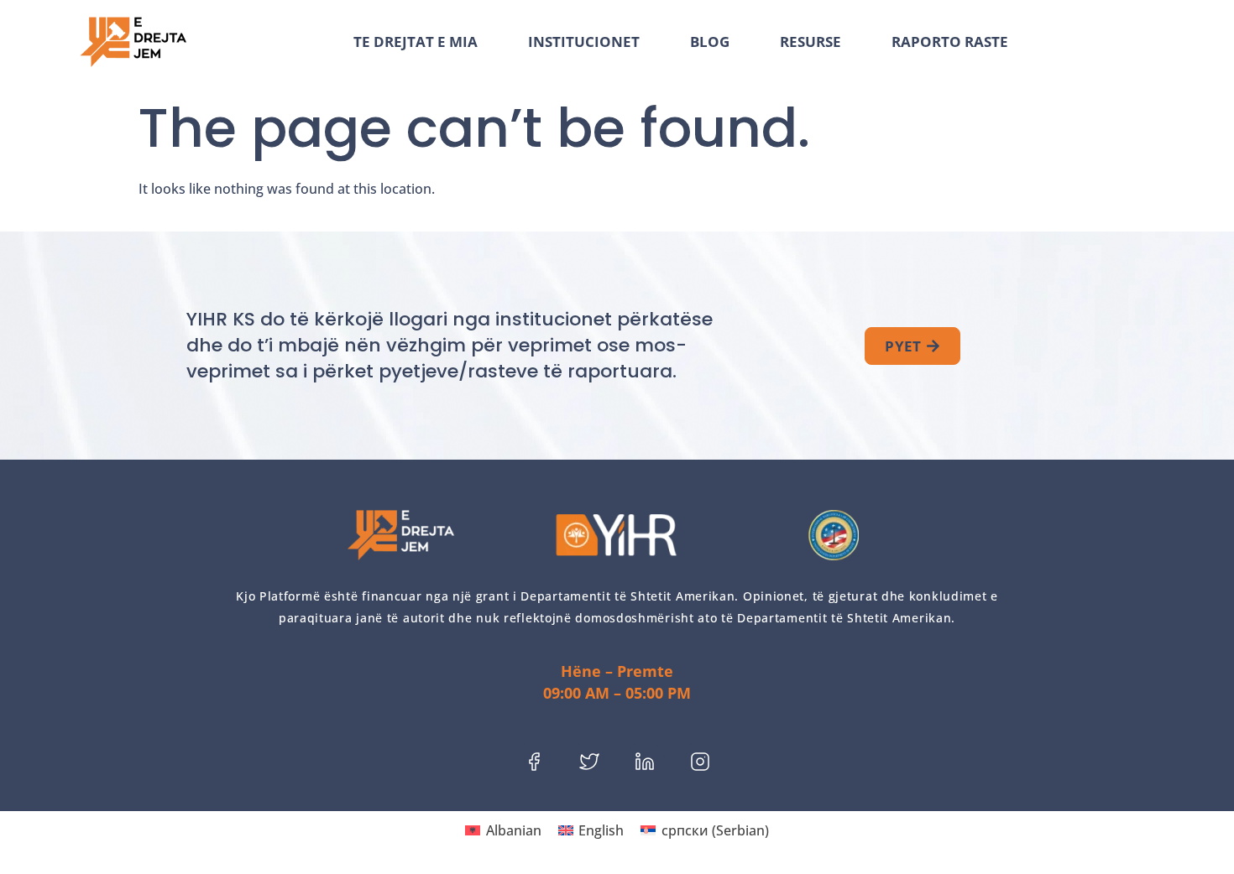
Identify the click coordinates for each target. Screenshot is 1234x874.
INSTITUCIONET (584, 42)
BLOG (709, 42)
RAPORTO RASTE (950, 42)
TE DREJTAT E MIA (415, 42)
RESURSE (810, 42)
